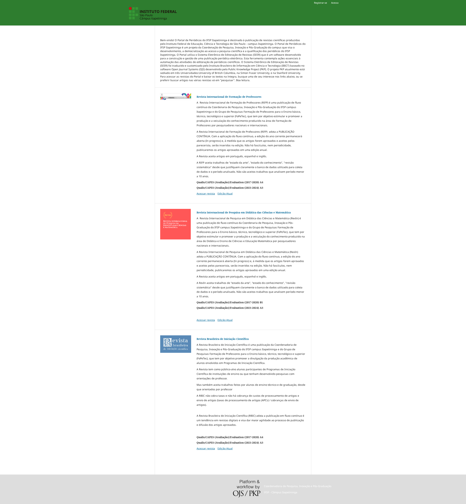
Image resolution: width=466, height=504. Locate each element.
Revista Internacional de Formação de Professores (229, 96)
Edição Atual (225, 193)
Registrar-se (320, 2)
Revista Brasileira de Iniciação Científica (223, 339)
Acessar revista (206, 193)
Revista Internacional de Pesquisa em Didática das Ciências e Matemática (244, 212)
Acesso (335, 2)
